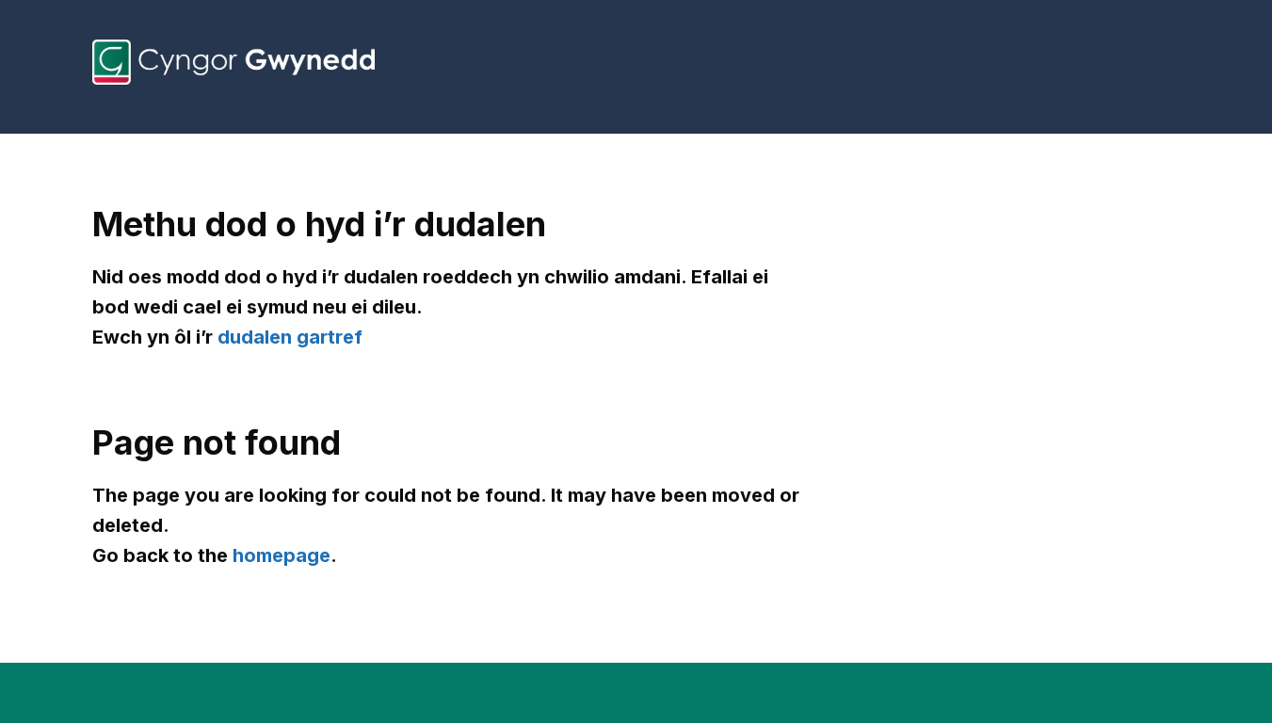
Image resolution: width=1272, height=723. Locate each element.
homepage (281, 555)
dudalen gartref (289, 337)
